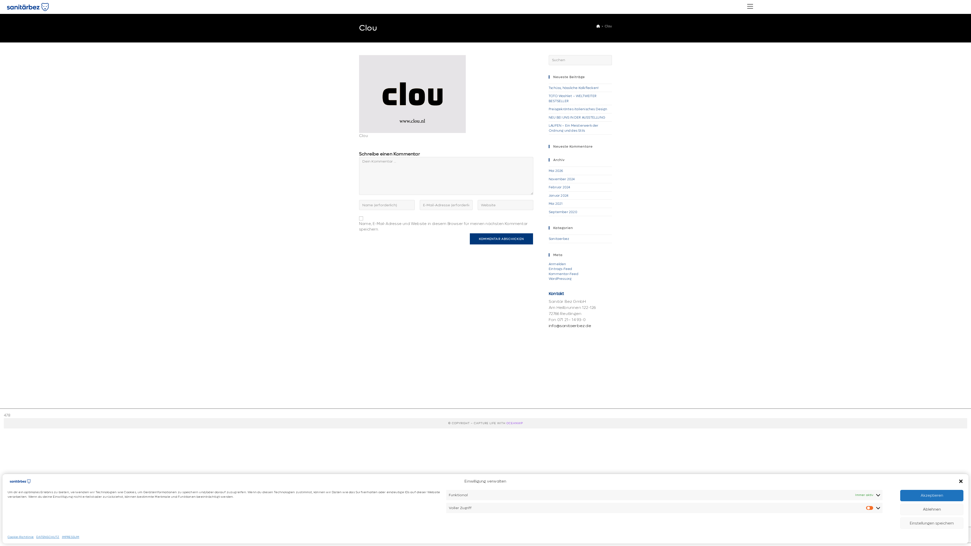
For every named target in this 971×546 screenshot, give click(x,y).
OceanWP (514, 423)
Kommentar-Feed (563, 274)
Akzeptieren (932, 495)
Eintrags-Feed (560, 269)
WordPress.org (560, 279)
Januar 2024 (558, 195)
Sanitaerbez (559, 239)
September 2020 (563, 212)
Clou (608, 26)
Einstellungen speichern (932, 523)
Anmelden (557, 264)
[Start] (598, 26)
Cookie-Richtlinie (21, 537)
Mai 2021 (556, 203)
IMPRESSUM (70, 537)
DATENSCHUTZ (47, 537)
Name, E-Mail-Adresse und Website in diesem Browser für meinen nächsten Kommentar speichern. (443, 226)
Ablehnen (932, 509)
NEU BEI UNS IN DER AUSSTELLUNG (577, 117)
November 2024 (562, 179)
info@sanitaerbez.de (570, 325)
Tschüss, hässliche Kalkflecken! (574, 88)
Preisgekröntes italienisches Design (578, 109)
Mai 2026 (556, 171)
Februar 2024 (559, 187)
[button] (960, 481)
